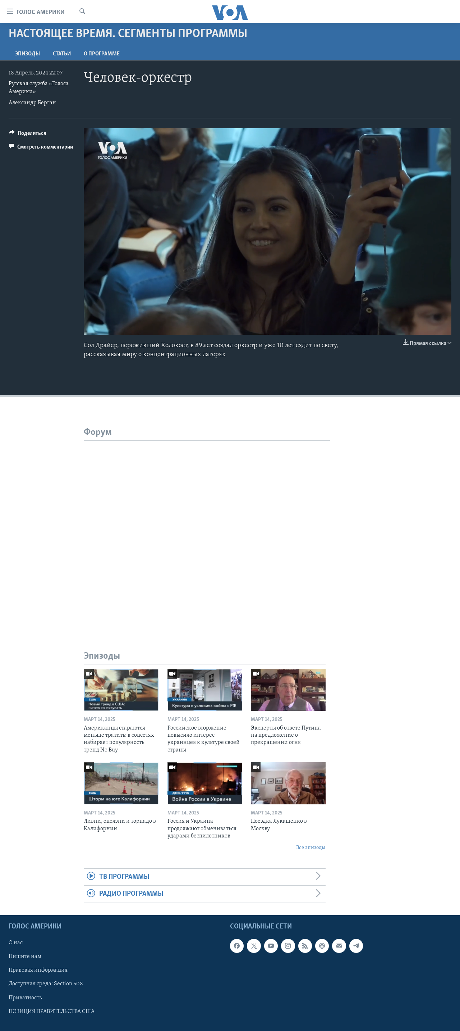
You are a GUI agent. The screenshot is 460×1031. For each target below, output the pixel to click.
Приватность (25, 997)
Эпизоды (27, 54)
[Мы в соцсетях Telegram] (356, 946)
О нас (16, 943)
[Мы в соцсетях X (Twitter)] (254, 946)
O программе (102, 54)
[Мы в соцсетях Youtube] (271, 946)
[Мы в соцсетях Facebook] (237, 946)
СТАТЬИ (62, 54)
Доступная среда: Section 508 (46, 984)
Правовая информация (38, 970)
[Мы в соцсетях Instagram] (288, 946)
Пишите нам (25, 956)
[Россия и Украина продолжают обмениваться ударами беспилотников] (204, 783)
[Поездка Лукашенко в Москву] (288, 783)
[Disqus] (207, 531)
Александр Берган (32, 103)
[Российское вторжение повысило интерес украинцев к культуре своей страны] (204, 690)
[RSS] (305, 946)
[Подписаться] (339, 946)
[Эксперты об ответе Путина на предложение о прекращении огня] (288, 690)
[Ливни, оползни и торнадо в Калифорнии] (121, 783)
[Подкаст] (322, 946)
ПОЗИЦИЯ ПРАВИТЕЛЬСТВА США (52, 1011)
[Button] (27, 135)
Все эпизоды (311, 847)
